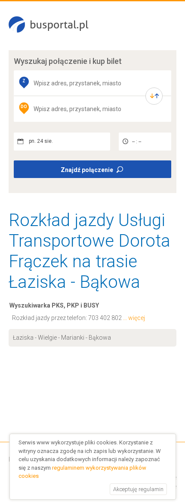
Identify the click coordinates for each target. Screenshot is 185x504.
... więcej (134, 317)
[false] (154, 96)
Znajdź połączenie (87, 169)
